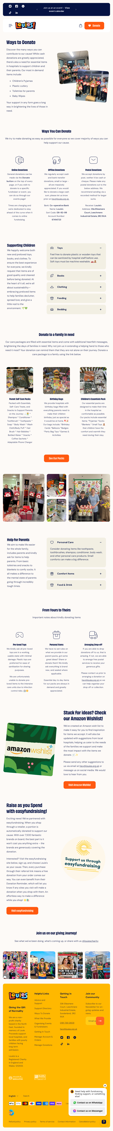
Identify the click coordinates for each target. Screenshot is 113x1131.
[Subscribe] (100, 1021)
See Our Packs (56, 458)
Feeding (62, 298)
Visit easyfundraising (22, 911)
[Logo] (45, 25)
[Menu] (11, 25)
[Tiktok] (10, 12)
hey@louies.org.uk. (60, 199)
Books (60, 275)
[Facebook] (16, 6)
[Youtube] (23, 6)
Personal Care (65, 542)
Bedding (62, 309)
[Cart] (80, 25)
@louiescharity (90, 941)
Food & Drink (64, 584)
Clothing (62, 286)
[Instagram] (10, 6)
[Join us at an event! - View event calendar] (56, 9)
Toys (60, 247)
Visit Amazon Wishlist (79, 785)
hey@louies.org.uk (90, 680)
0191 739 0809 (67, 1022)
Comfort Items (65, 573)
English (12, 1096)
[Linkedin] (16, 12)
